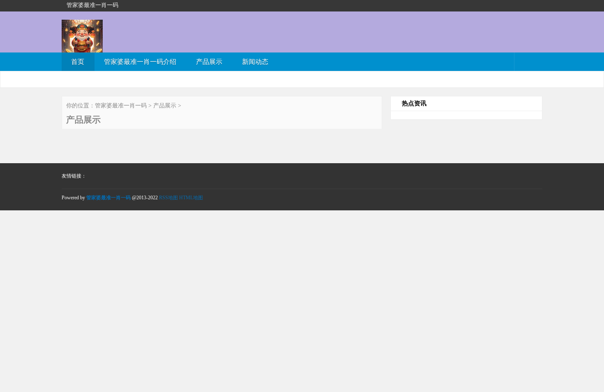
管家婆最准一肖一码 (121, 106)
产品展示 (209, 61)
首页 (77, 61)
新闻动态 (255, 61)
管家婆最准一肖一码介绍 (140, 61)
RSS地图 (168, 198)
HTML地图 (191, 198)
